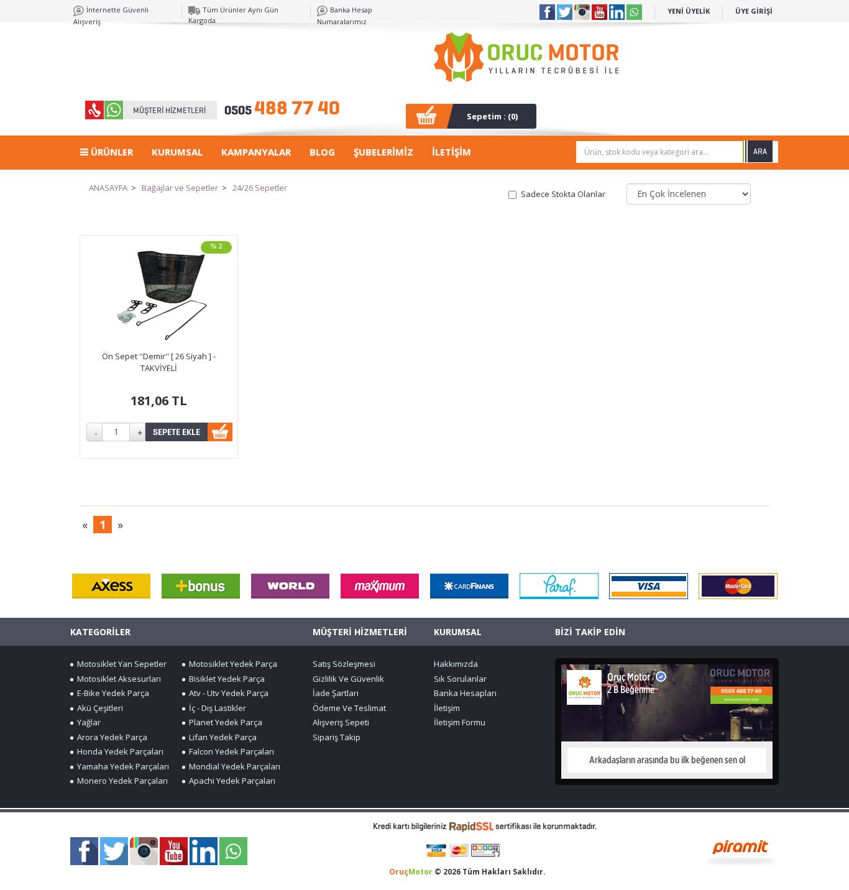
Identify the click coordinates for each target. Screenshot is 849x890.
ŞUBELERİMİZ (383, 151)
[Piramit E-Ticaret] (740, 851)
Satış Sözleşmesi (344, 663)
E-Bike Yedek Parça (111, 693)
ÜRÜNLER (110, 151)
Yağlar (87, 722)
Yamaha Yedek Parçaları (121, 766)
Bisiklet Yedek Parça (225, 678)
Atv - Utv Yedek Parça (226, 693)
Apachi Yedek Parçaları (230, 780)
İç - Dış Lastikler (215, 707)
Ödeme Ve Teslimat (349, 707)
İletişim (447, 707)
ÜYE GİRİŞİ (754, 11)
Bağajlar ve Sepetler (180, 187)
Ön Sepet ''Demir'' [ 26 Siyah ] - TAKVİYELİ (159, 362)
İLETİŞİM (451, 151)
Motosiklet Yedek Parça (231, 663)
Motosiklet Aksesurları (117, 678)
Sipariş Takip (336, 737)
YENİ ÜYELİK (689, 11)
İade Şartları (336, 693)
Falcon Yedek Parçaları (229, 751)
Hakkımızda (456, 663)
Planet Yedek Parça (223, 722)
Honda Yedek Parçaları (118, 751)
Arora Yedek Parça (110, 737)
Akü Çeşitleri (98, 707)
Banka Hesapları (465, 693)
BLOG (322, 151)
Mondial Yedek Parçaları (232, 766)
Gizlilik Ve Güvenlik (348, 678)
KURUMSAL (177, 151)
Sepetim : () (492, 116)
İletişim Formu (459, 722)
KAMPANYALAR (256, 151)
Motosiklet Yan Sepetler (120, 663)
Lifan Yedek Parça (221, 737)
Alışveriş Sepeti (341, 722)
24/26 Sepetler (259, 187)
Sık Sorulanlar (460, 678)
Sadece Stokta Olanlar (563, 194)
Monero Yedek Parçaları (120, 780)
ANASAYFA (108, 187)
